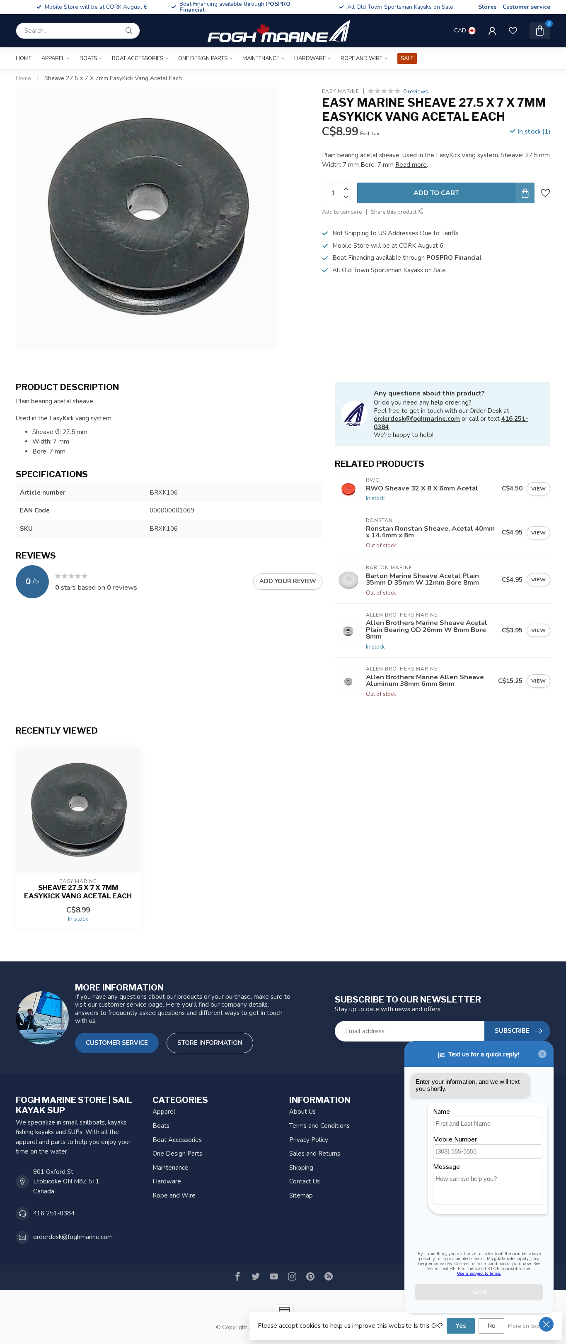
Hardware (310, 58)
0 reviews (415, 91)
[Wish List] (513, 30)
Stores (487, 7)
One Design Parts (202, 58)
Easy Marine (340, 91)
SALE (407, 58)
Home (23, 58)
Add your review (287, 581)
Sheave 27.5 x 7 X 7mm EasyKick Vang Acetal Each (113, 78)
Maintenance (260, 58)
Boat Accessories (137, 58)
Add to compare (342, 212)
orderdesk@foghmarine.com (417, 419)
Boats (88, 58)
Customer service (526, 7)
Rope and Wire (361, 58)
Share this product (394, 212)
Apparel (53, 58)
